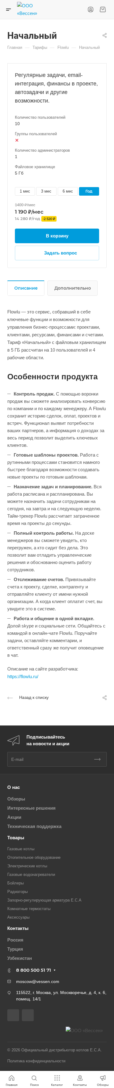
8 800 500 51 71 (33, 970)
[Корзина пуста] (102, 9)
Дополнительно (72, 288)
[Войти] (90, 10)
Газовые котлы (20, 849)
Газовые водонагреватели (31, 874)
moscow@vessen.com (37, 981)
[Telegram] (28, 1015)
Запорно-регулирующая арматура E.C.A (44, 900)
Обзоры (16, 798)
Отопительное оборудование (33, 857)
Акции (14, 817)
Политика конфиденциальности (36, 1061)
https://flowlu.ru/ (22, 676)
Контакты (18, 928)
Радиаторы (17, 891)
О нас (13, 787)
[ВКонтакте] (13, 1015)
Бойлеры (15, 883)
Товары (15, 837)
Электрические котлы (27, 866)
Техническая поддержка (34, 826)
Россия (15, 939)
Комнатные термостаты (28, 908)
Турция (15, 949)
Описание (26, 288)
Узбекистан (19, 958)
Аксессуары (18, 917)
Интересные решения (31, 808)
